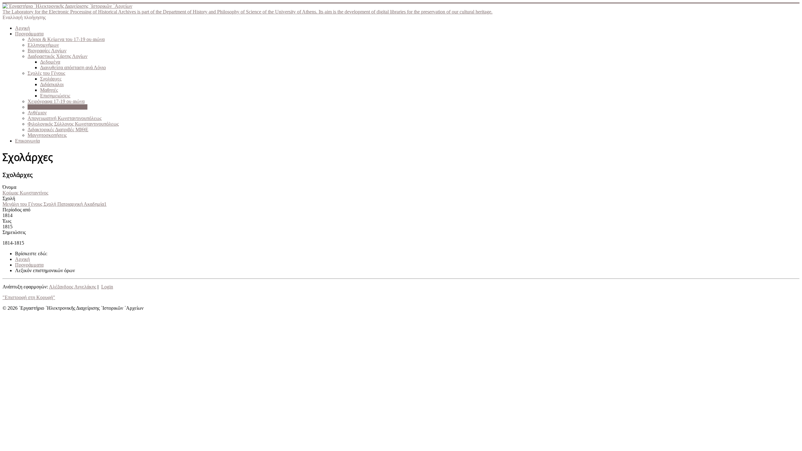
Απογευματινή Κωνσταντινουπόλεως (65, 118)
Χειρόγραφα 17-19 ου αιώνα (56, 101)
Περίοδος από (16, 209)
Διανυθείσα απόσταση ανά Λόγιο (73, 67)
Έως (7, 221)
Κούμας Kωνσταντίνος (25, 192)
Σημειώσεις (14, 232)
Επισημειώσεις (55, 95)
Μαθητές (49, 90)
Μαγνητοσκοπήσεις (47, 135)
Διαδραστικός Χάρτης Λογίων (57, 56)
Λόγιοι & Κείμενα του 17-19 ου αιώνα (66, 39)
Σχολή (9, 198)
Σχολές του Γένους (46, 73)
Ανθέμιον (37, 112)
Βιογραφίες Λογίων (47, 50)
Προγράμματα (29, 33)
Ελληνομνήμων (43, 45)
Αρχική (22, 28)
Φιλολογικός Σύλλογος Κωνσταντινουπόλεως (73, 124)
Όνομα (9, 187)
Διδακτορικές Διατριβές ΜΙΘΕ (58, 129)
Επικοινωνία (27, 140)
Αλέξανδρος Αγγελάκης (72, 286)
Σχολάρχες (50, 78)
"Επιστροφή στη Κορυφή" (29, 297)
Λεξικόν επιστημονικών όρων (57, 107)
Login (107, 286)
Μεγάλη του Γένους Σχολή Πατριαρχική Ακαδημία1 (55, 204)
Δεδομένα (50, 62)
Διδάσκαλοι (52, 84)
